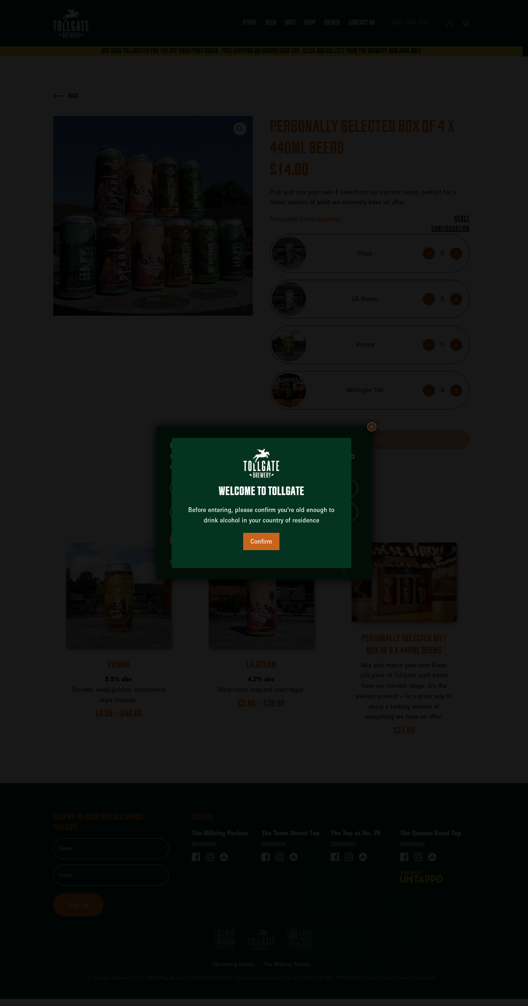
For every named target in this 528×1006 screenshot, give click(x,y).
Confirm (261, 541)
